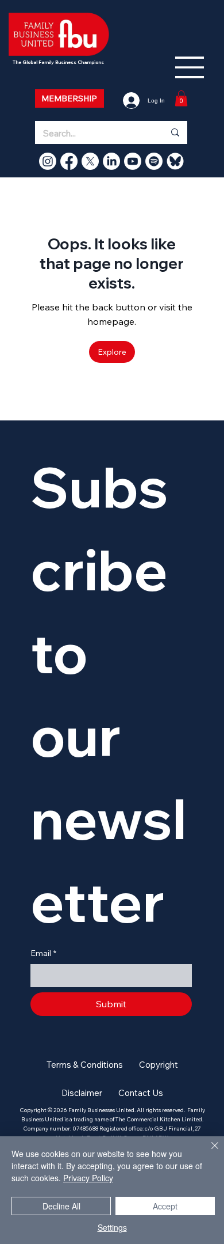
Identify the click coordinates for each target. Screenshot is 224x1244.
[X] (90, 161)
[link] (181, 98)
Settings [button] (112, 1227)
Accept (165, 1206)
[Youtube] (132, 161)
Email (43, 953)
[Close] (208, 1152)
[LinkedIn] (111, 161)
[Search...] (174, 132)
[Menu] (190, 67)
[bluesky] (175, 161)
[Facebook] (69, 161)
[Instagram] (47, 161)
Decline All (61, 1206)
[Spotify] (154, 161)
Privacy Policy (88, 1178)
